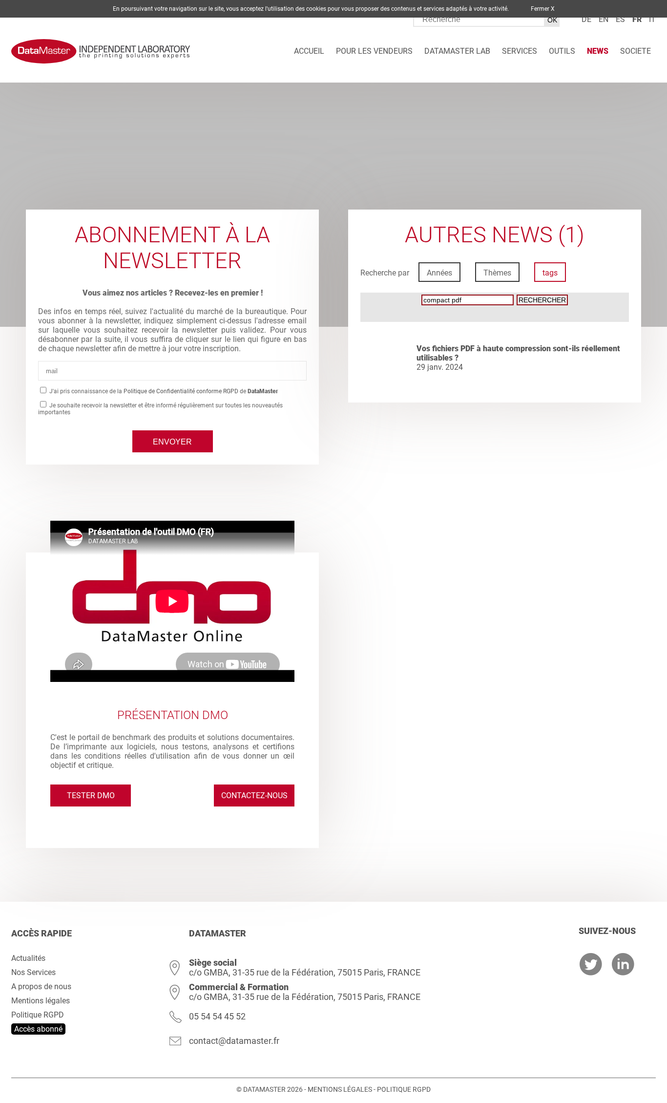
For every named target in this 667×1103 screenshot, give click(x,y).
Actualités (28, 958)
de (586, 19)
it (652, 19)
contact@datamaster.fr (234, 1041)
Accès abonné (38, 1029)
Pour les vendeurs (374, 51)
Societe (635, 51)
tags (550, 272)
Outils (562, 51)
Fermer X (543, 8)
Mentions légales (40, 1000)
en (603, 19)
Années (439, 272)
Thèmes (497, 272)
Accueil (309, 51)
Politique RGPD (37, 1014)
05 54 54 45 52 (217, 1016)
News (597, 51)
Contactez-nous (254, 795)
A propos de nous (41, 986)
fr (637, 19)
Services (519, 51)
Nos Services (33, 972)
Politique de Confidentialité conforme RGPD (181, 391)
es (620, 19)
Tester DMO (91, 795)
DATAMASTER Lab (457, 51)
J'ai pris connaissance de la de (163, 391)
